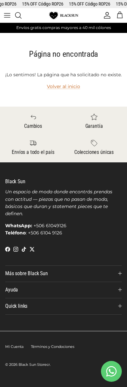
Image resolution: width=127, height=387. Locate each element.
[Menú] (7, 15)
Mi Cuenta (14, 346)
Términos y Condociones (52, 346)
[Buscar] (21, 15)
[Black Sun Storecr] (63, 15)
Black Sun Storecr (34, 364)
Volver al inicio (63, 86)
